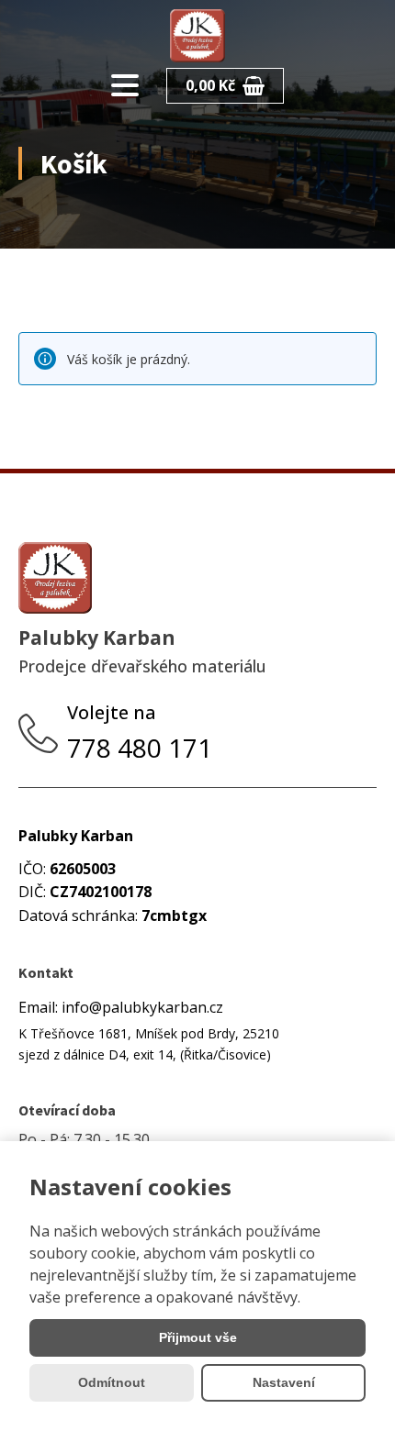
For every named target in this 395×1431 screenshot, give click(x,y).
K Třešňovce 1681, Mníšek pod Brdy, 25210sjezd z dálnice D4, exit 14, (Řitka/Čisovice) (148, 1043)
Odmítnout (111, 1382)
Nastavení (284, 1382)
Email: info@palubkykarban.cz (120, 1007)
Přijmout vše (198, 1337)
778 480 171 (143, 747)
